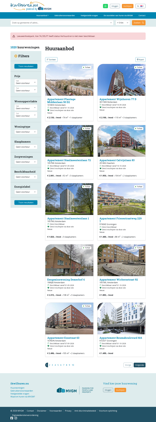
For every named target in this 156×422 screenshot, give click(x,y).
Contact (142, 15)
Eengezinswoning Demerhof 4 (66, 279)
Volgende (139, 365)
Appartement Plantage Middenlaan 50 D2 (61, 101)
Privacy (68, 410)
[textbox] (60, 22)
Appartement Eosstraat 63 (63, 337)
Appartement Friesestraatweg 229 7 (120, 220)
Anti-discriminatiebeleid (85, 410)
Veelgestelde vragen (89, 15)
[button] (140, 6)
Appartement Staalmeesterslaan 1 (68, 218)
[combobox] (62, 22)
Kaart (141, 59)
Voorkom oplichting (108, 410)
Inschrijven (127, 6)
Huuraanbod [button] (41, 15)
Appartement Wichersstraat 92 (118, 279)
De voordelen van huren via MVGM (118, 15)
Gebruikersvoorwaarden (64, 15)
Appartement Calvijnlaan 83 (117, 160)
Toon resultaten (25, 66)
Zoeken (137, 22)
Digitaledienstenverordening (25, 415)
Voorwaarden (55, 410)
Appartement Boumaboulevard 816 (120, 337)
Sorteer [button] (52, 59)
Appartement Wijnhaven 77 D (117, 99)
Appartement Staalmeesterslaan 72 (69, 160)
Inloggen (115, 6)
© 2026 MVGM (17, 410)
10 (73, 365)
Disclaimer (41, 410)
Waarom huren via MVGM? (22, 396)
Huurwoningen (17, 387)
